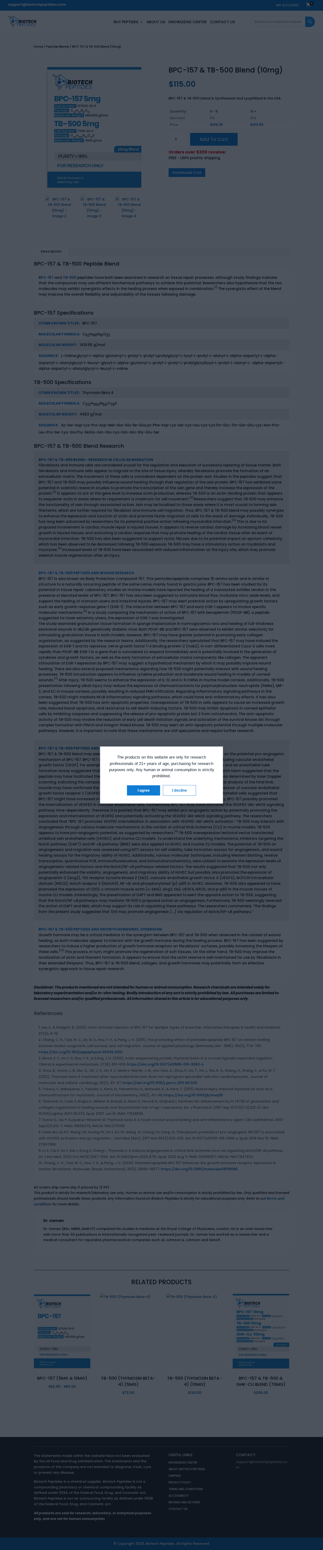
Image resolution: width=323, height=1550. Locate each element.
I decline (179, 790)
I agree (144, 790)
